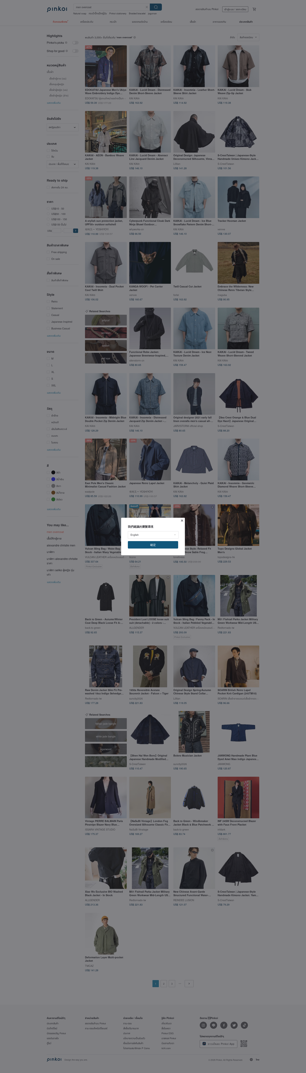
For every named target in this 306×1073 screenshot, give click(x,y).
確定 (153, 545)
